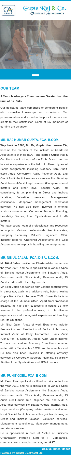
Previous (9, 44)
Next (61, 44)
